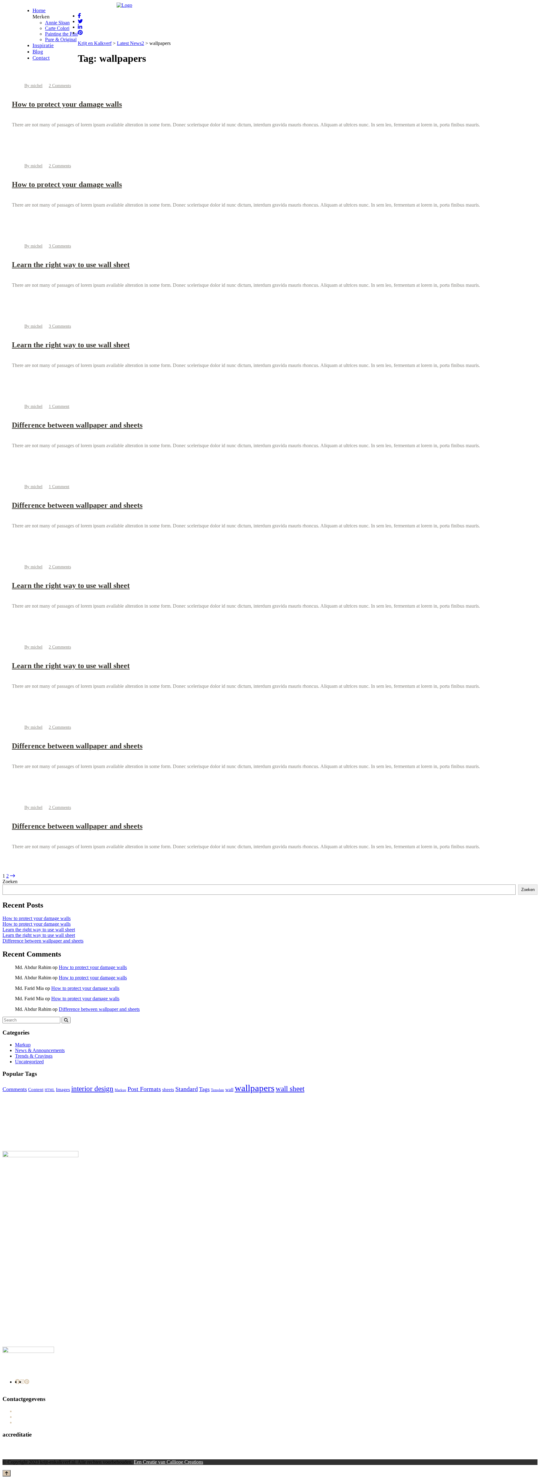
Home (39, 10)
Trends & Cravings (33, 1056)
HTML (50, 1090)
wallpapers (254, 1088)
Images (63, 1089)
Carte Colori (57, 28)
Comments (14, 1089)
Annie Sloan (57, 22)
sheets (168, 1089)
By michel (33, 85)
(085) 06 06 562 (39, 1411)
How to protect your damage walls (67, 104)
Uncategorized (29, 1061)
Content (35, 1089)
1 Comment (59, 406)
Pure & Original (61, 39)
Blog (37, 52)
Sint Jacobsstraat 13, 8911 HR (53, 1422)
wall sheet (290, 1089)
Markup (23, 1044)
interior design (92, 1089)
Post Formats (144, 1088)
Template (217, 1090)
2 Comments (60, 85)
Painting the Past (61, 34)
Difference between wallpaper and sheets (77, 425)
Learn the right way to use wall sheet (71, 265)
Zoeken (10, 881)
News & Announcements (40, 1050)
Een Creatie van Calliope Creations (168, 1462)
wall (229, 1089)
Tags (204, 1089)
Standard (186, 1088)
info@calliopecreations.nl (48, 1416)
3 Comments (60, 246)
